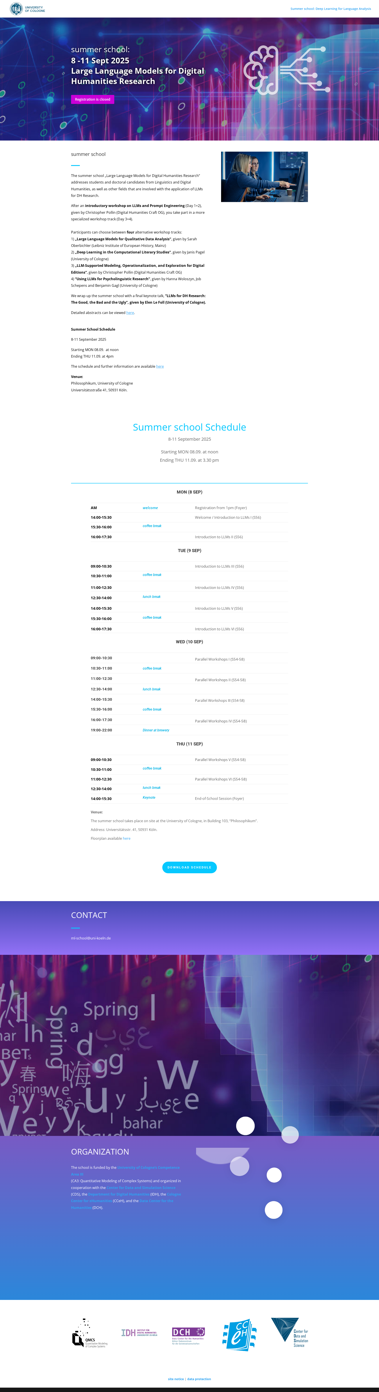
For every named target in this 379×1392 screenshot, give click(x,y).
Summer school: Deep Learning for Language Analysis (331, 9)
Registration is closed (92, 99)
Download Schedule (190, 867)
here (127, 838)
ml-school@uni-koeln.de (91, 938)
